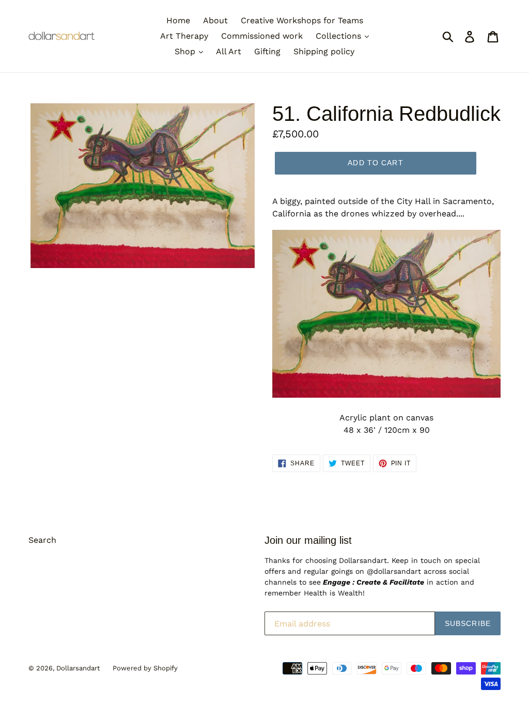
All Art (228, 51)
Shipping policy (323, 51)
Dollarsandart (78, 668)
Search (42, 540)
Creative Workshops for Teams (302, 20)
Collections (340, 36)
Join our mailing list (308, 540)
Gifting (267, 51)
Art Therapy (184, 36)
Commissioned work (262, 36)
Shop (186, 51)
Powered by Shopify (145, 668)
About (215, 20)
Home (178, 20)
